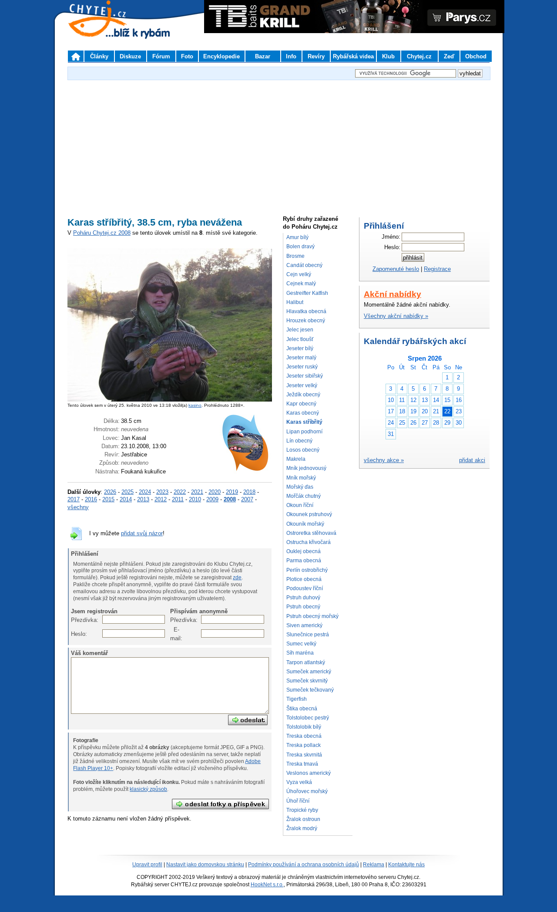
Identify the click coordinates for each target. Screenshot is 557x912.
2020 (214, 492)
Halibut (294, 302)
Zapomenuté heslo (395, 269)
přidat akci (472, 460)
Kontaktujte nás (406, 864)
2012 (160, 499)
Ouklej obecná (303, 551)
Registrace (437, 269)
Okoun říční (299, 505)
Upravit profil (147, 864)
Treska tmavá (302, 764)
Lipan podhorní (304, 432)
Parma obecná (303, 560)
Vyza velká (299, 782)
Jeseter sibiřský (304, 376)
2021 (197, 492)
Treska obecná (304, 736)
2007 (247, 499)
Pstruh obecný (303, 607)
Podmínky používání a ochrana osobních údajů (303, 864)
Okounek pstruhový (309, 514)
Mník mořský (301, 478)
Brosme (295, 256)
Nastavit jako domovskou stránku (205, 864)
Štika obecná (301, 709)
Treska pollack (303, 745)
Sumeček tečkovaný (310, 690)
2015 (108, 499)
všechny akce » (384, 460)
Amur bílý (297, 237)
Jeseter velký (301, 385)
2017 (73, 499)
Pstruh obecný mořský (312, 616)
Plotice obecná (304, 579)
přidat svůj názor (142, 533)
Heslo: (75, 634)
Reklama (373, 864)
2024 (145, 492)
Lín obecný (299, 441)
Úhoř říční (297, 801)
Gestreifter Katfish (307, 293)
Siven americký (304, 625)
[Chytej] (105, 30)
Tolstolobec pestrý (307, 718)
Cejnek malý (301, 283)
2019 (232, 492)
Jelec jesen (299, 330)
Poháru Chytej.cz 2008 (102, 233)
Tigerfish (296, 699)
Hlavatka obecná (306, 311)
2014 (126, 499)
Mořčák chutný (303, 496)
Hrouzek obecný (305, 321)
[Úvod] (76, 56)
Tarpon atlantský (305, 662)
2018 (249, 492)
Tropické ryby (302, 810)
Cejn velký (298, 274)
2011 (178, 499)
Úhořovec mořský (307, 791)
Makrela (295, 459)
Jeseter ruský (302, 367)
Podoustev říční (304, 588)
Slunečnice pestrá (307, 635)
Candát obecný (304, 265)
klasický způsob (148, 789)
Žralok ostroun (303, 819)
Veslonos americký (308, 773)
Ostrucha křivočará (308, 542)
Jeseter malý (301, 358)
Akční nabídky (392, 294)
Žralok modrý (301, 828)
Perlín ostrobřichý (307, 570)
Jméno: (391, 236)
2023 (162, 492)
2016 (91, 499)
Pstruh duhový (303, 597)
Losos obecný (302, 450)
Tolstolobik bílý (303, 727)
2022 (180, 492)
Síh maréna (300, 653)
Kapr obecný (301, 404)
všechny (78, 507)
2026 (110, 492)
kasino (194, 405)
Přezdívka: (75, 620)
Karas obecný (302, 413)
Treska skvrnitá (304, 755)
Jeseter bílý (299, 348)
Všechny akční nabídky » (396, 316)
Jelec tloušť (300, 339)
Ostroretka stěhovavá (311, 533)
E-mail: (174, 634)
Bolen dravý (300, 246)
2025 (127, 492)
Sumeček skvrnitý (307, 681)
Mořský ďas (299, 487)
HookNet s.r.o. (267, 884)
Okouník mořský (305, 524)
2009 (212, 499)
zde (237, 577)
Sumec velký (301, 644)
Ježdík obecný (303, 395)
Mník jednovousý (306, 468)
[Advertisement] (278, 143)
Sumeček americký (308, 672)
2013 (143, 499)
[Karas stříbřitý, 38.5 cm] (169, 399)
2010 (195, 499)
